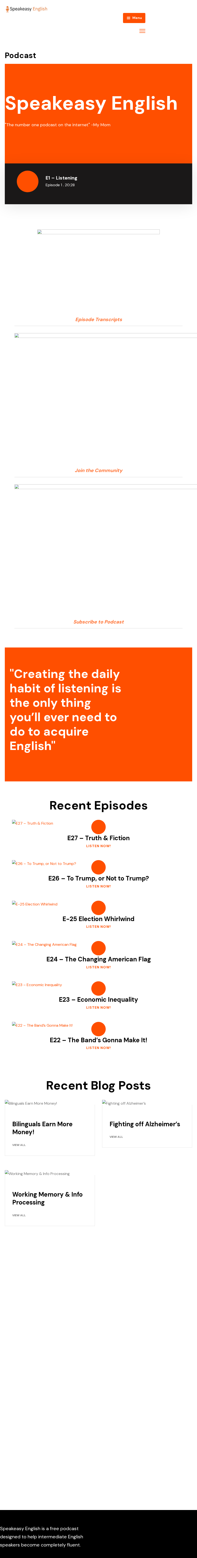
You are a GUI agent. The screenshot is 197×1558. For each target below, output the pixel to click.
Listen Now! (98, 846)
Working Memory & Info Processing (47, 1198)
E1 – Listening (61, 178)
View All (19, 1145)
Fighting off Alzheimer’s (145, 1124)
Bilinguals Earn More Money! (42, 1128)
